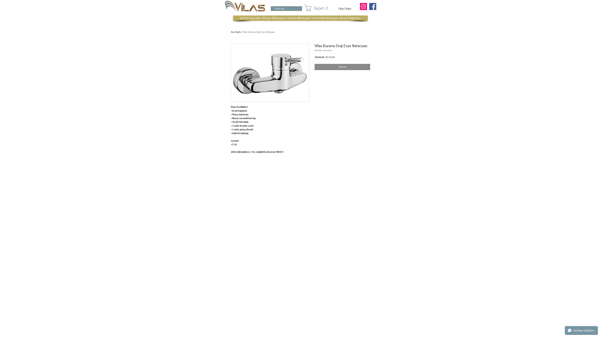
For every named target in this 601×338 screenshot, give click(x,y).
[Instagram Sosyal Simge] (363, 6)
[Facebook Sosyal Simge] (372, 6)
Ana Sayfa (236, 32)
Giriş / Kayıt (345, 8)
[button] (319, 8)
